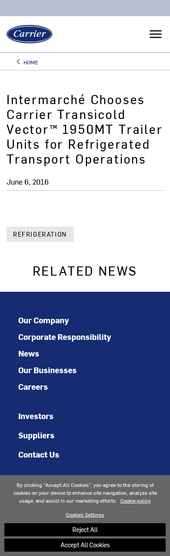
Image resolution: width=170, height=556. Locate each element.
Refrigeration (40, 234)
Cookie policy (135, 500)
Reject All (85, 529)
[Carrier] (26, 34)
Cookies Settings (85, 514)
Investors (36, 415)
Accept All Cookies (85, 545)
